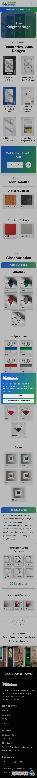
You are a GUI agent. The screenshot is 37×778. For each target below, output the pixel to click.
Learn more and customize (18, 400)
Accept (18, 396)
